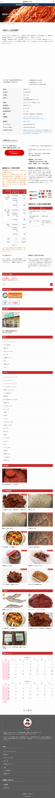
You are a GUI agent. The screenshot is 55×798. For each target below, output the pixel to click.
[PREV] (3, 657)
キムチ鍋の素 (7, 345)
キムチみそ (6, 438)
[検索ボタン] (53, 1)
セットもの (6, 409)
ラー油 (5, 418)
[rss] (31, 710)
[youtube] (29, 710)
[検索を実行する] (51, 284)
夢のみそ (6, 431)
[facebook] (24, 710)
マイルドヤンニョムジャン (10, 386)
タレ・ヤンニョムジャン (10, 341)
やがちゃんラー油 (8, 351)
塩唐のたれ (6, 460)
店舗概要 (6, 784)
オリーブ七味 (7, 447)
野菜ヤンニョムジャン (9, 390)
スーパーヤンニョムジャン (10, 383)
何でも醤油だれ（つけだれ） (11, 399)
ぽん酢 (5, 415)
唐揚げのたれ (7, 454)
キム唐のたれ (7, 457)
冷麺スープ (6, 412)
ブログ (5, 367)
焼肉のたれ (6, 402)
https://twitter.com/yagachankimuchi (35, 130)
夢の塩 (5, 434)
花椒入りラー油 (7, 425)
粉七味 (5, 450)
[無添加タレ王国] (27, 1)
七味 (5, 361)
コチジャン (6, 441)
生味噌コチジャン (8, 357)
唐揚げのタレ (7, 364)
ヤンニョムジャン (8, 380)
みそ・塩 (6, 354)
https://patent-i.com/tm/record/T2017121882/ (33, 118)
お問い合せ (6, 787)
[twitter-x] (26, 710)
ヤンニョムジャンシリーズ (10, 377)
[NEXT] (51, 657)
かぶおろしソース (8, 406)
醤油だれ (6, 348)
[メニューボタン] (1, 1)
